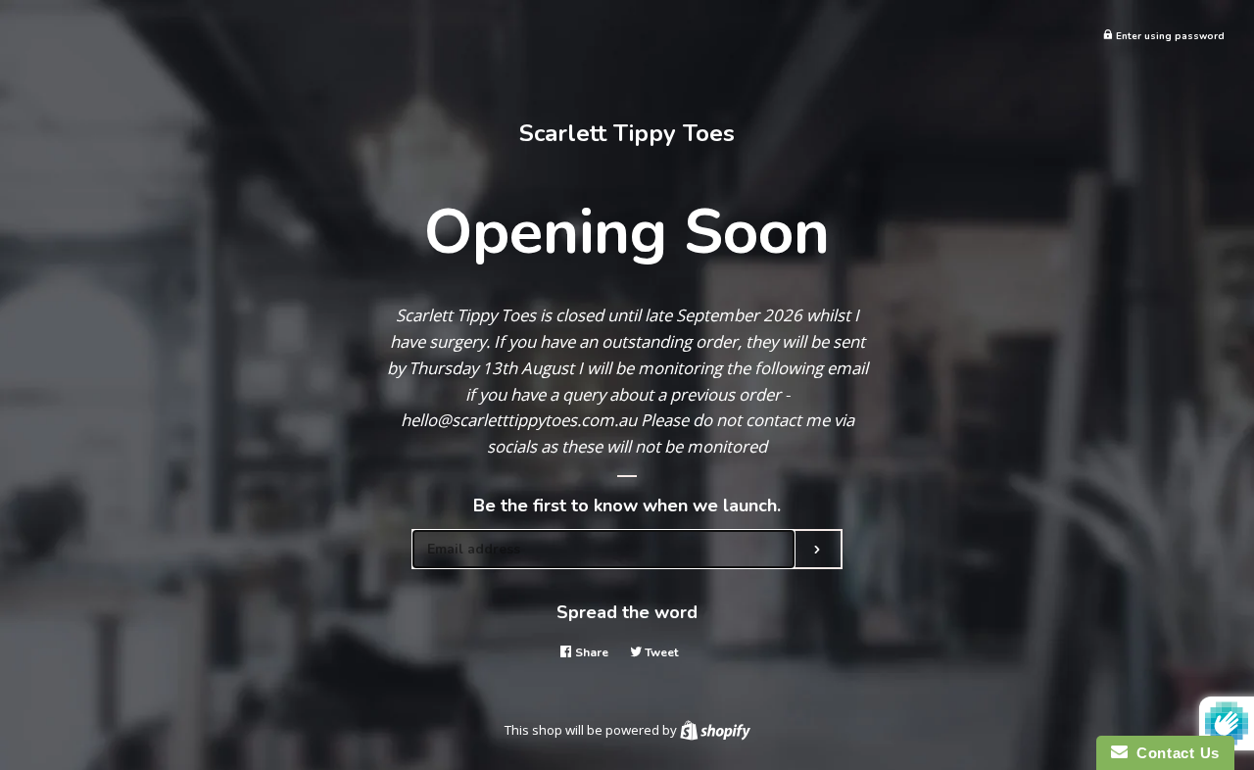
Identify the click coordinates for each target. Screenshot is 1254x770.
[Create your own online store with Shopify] (715, 730)
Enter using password (1169, 35)
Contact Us (1174, 753)
